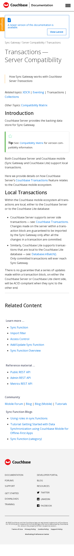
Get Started (12, 493)
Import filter (18, 333)
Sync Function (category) (26, 439)
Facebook (46, 505)
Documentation (14, 474)
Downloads (12, 498)
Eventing (38, 92)
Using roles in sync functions (28, 418)
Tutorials (61, 404)
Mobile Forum (14, 404)
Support (10, 486)
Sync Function (19, 327)
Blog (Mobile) (43, 404)
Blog (29, 404)
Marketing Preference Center (37, 534)
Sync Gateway (12, 42)
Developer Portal (47, 474)
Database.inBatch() (44, 254)
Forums (9, 480)
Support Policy (56, 529)
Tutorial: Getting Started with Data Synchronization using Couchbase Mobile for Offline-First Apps (39, 428)
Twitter (45, 492)
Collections (12, 97)
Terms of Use (17, 529)
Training (10, 504)
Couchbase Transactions (32, 180)
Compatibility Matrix (34, 105)
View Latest (56, 31)
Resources (43, 486)
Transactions (54, 42)
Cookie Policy (43, 529)
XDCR (26, 92)
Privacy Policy (30, 529)
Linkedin (45, 499)
